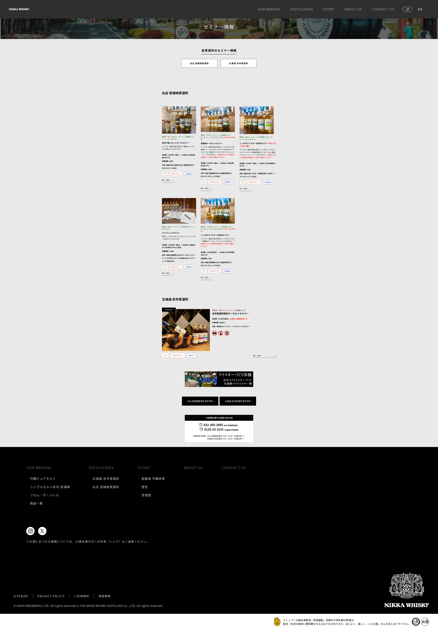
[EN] (420, 9)
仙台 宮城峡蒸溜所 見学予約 (200, 401)
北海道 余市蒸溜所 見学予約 (238, 401)
